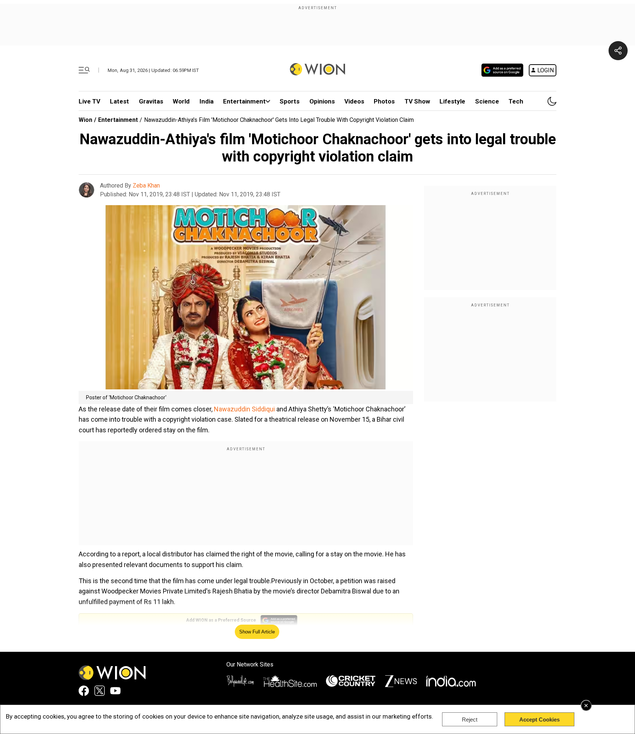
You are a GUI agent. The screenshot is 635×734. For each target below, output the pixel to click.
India (207, 101)
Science (487, 101)
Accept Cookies (539, 719)
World (181, 101)
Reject (469, 719)
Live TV (89, 101)
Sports (289, 101)
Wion (85, 119)
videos (354, 101)
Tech (516, 101)
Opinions (322, 101)
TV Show (417, 101)
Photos (384, 101)
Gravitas (151, 101)
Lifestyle (452, 101)
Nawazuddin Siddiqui (244, 409)
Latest (119, 101)
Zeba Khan (146, 185)
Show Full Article (257, 632)
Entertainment (244, 101)
